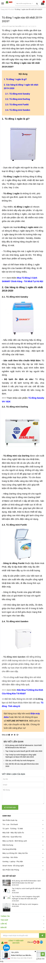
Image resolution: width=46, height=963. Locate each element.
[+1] (18, 735)
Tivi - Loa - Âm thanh (10, 824)
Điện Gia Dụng (7, 845)
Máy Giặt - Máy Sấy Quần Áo (13, 833)
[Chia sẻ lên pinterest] (15, 735)
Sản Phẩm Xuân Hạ (9, 820)
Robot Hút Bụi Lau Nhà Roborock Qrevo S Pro (28, 955)
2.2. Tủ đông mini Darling (17, 99)
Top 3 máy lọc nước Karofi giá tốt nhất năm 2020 (23, 751)
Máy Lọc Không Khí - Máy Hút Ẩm (15, 853)
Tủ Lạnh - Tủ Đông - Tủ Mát (12, 829)
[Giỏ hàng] (42, 4)
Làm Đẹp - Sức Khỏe (10, 857)
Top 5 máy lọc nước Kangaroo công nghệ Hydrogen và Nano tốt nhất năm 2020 (20, 756)
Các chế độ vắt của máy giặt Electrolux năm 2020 (22, 765)
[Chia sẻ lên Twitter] (12, 735)
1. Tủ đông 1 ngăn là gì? (15, 79)
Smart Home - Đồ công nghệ (13, 866)
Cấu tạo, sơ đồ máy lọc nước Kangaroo (20, 760)
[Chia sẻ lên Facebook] (9, 735)
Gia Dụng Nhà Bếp (9, 849)
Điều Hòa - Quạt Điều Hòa (12, 837)
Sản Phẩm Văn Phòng (10, 870)
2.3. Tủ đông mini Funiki (17, 104)
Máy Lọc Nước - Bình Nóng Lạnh (14, 841)
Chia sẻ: (5, 735)
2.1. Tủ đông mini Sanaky (17, 93)
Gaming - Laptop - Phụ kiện (12, 861)
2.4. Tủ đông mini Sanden (17, 110)
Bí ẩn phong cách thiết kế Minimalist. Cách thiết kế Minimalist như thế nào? (23, 746)
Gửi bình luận (11, 807)
